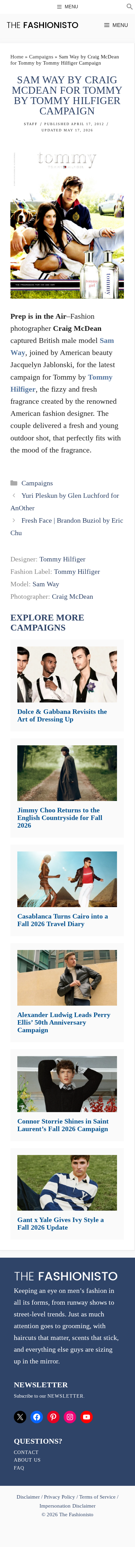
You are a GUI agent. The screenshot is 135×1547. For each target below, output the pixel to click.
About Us (27, 1460)
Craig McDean (72, 596)
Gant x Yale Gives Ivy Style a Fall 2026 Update (60, 1223)
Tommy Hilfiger (62, 559)
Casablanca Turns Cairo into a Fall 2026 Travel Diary (62, 920)
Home (17, 56)
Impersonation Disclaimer (67, 1506)
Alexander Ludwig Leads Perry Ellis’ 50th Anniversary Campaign (63, 1022)
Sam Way (46, 584)
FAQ (19, 1468)
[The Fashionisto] (42, 25)
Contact (26, 1452)
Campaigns (41, 56)
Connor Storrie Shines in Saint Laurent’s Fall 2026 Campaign (63, 1125)
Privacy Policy (59, 1497)
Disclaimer (29, 1497)
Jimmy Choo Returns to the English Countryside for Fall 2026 (59, 817)
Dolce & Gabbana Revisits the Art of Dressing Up (62, 715)
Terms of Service (97, 1497)
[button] (129, 7)
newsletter (65, 1396)
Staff (31, 124)
